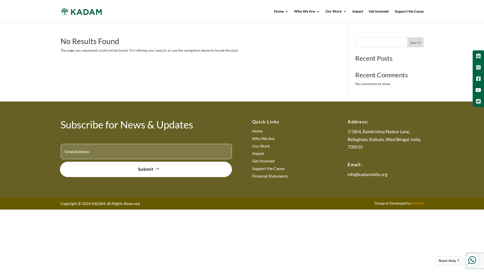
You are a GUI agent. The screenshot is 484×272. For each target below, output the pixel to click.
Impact (357, 11)
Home (279, 11)
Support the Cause (409, 11)
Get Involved (379, 11)
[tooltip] (478, 56)
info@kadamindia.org (367, 174)
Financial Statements (270, 176)
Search (415, 42)
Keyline (418, 203)
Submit (146, 169)
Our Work (333, 11)
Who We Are (304, 11)
